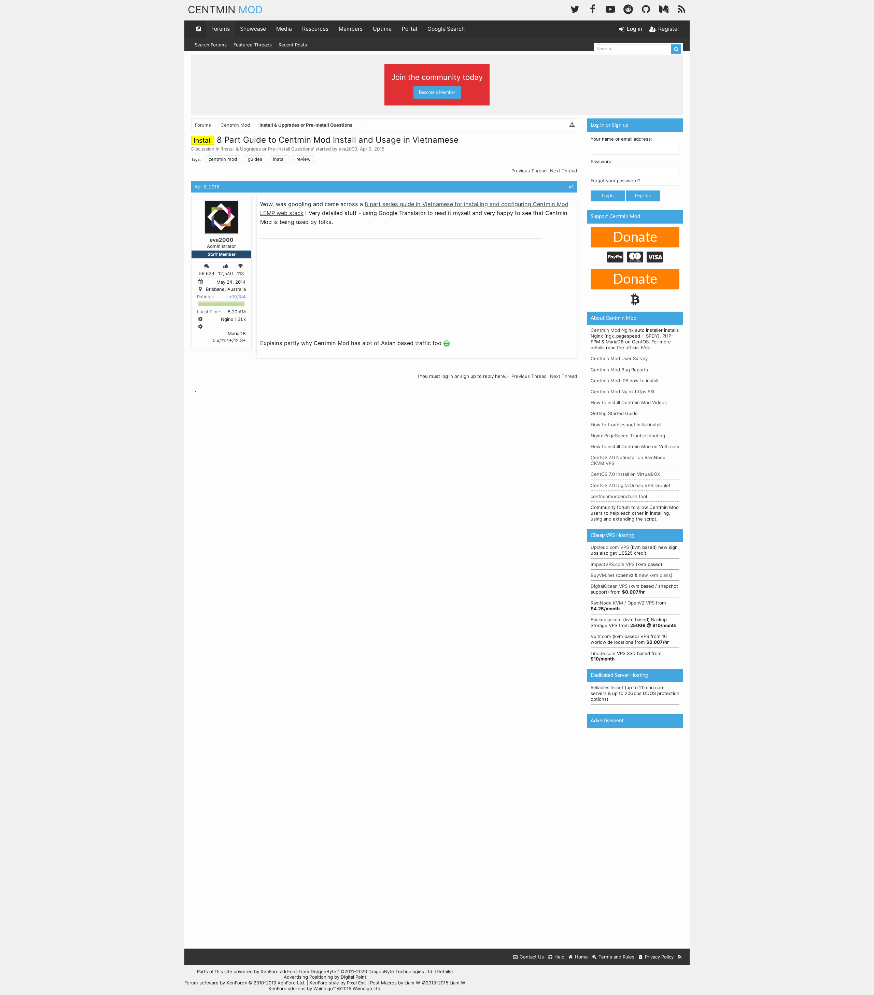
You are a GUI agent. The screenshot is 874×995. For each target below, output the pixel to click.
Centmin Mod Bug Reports (619, 369)
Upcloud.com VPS (610, 547)
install (279, 159)
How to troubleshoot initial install (626, 424)
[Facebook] (592, 8)
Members (351, 29)
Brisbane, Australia (226, 289)
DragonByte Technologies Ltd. (401, 971)
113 (240, 273)
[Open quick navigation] (198, 29)
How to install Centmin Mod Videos (629, 402)
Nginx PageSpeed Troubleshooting (628, 435)
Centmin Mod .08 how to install (624, 380)
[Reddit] (628, 8)
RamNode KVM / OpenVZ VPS (622, 603)
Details (444, 971)
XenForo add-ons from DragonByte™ (299, 971)
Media (284, 29)
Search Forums (211, 44)
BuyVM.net (603, 575)
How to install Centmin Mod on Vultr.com (635, 446)
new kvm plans (655, 575)
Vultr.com (601, 636)
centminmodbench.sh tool (619, 496)
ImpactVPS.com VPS (612, 564)
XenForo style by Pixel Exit (337, 982)
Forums (220, 29)
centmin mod (223, 159)
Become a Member (437, 92)
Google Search (446, 29)
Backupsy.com (606, 619)
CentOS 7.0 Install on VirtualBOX (625, 474)
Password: (602, 161)
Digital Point (353, 977)
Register (643, 196)
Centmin (225, 9)
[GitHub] (646, 8)
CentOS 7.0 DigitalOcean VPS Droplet (631, 485)
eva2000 (348, 149)
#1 (571, 186)
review (303, 159)
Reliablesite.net (607, 687)
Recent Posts (293, 44)
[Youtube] (610, 8)
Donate (635, 237)
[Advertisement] (311, 284)
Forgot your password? (615, 180)
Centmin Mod (605, 330)
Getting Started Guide (614, 413)
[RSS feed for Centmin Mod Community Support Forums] (680, 957)
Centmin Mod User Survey (619, 358)
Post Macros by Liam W (417, 982)
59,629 (206, 273)
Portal (409, 29)
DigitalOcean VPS (609, 586)
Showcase (253, 29)
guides (255, 159)
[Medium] (664, 8)
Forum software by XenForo (244, 982)
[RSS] (681, 8)
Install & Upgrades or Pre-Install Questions (267, 149)
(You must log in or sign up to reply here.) (463, 376)
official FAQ (637, 347)
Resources (315, 29)
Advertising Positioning (308, 977)
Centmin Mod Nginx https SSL (623, 391)
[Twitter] (575, 8)
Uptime (382, 29)
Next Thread (563, 170)
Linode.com (603, 653)
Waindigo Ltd (366, 988)
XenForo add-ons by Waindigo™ (302, 988)
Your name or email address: (621, 139)
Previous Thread (529, 170)
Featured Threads (253, 44)
